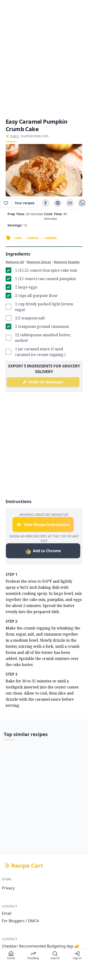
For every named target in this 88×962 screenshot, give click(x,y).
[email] (70, 203)
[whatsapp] (82, 203)
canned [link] (33, 238)
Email (6, 913)
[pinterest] (58, 203)
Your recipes (24, 203)
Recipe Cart (27, 865)
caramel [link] (50, 238)
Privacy (8, 888)
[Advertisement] (44, 59)
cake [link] (18, 238)
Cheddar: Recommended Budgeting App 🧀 (40, 946)
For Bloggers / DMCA (20, 920)
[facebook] (45, 203)
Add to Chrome (47, 550)
